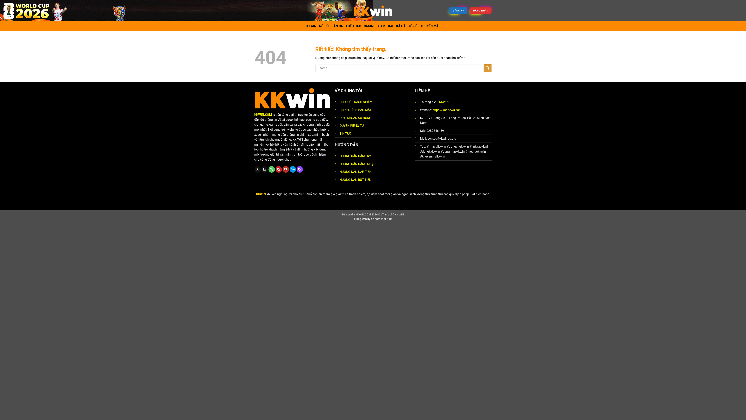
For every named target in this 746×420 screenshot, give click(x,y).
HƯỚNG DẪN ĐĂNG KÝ (355, 156)
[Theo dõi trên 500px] (293, 169)
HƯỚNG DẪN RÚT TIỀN (355, 180)
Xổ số (413, 26)
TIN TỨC (345, 134)
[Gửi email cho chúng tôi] (264, 169)
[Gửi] (488, 68)
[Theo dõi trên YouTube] (286, 169)
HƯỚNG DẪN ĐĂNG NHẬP (357, 164)
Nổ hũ (324, 26)
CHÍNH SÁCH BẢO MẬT (356, 110)
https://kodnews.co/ (446, 110)
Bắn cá (337, 26)
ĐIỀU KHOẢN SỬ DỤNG (355, 118)
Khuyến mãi (430, 26)
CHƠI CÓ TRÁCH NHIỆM (356, 102)
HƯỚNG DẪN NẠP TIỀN (355, 172)
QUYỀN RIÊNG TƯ (352, 126)
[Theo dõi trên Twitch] (300, 169)
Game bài (385, 26)
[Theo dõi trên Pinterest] (279, 169)
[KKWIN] (373, 10)
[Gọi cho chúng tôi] (271, 169)
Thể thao (353, 26)
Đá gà (401, 26)
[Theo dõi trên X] (257, 169)
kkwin (311, 26)
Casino (370, 26)
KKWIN (444, 102)
